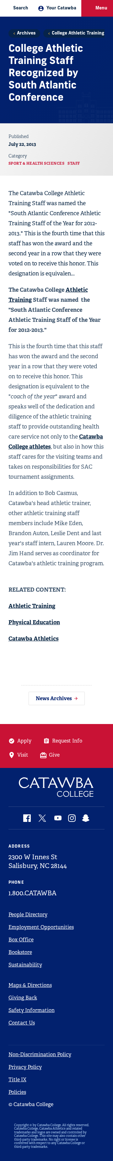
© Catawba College (30, 1104)
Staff (73, 163)
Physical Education (34, 622)
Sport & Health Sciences (36, 163)
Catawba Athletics (33, 638)
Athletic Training (31, 606)
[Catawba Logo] (56, 787)
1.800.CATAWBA (32, 893)
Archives (26, 33)
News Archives (54, 698)
